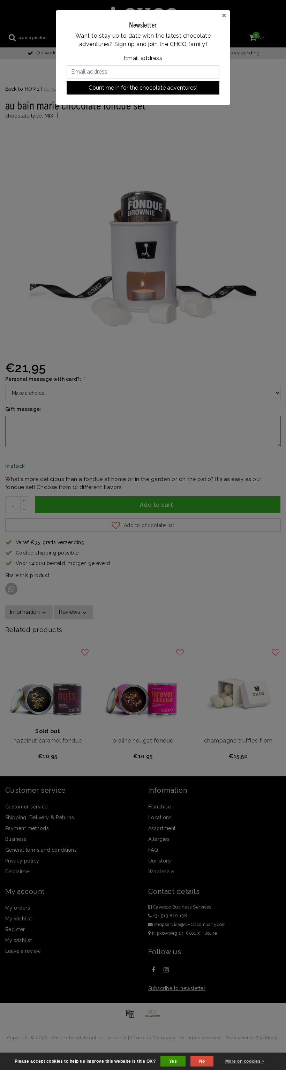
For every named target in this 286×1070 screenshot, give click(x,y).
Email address (143, 58)
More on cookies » (244, 1061)
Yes (173, 1061)
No (202, 1061)
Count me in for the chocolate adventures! (143, 87)
